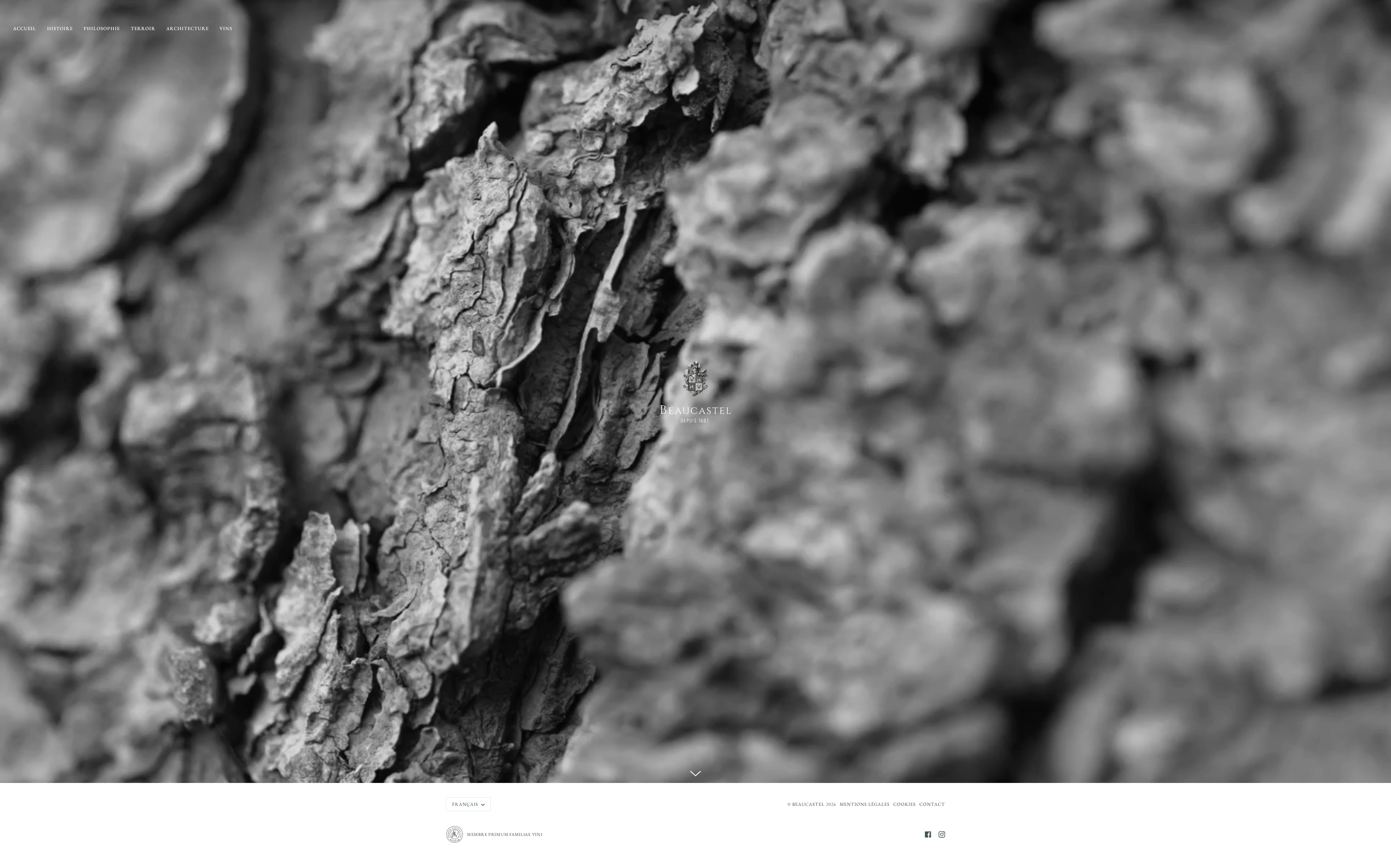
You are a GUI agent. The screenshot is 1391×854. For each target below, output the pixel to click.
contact (932, 804)
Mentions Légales (865, 804)
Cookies (904, 804)
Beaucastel (808, 804)
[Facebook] (928, 834)
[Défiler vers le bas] (695, 772)
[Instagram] (942, 834)
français (466, 804)
